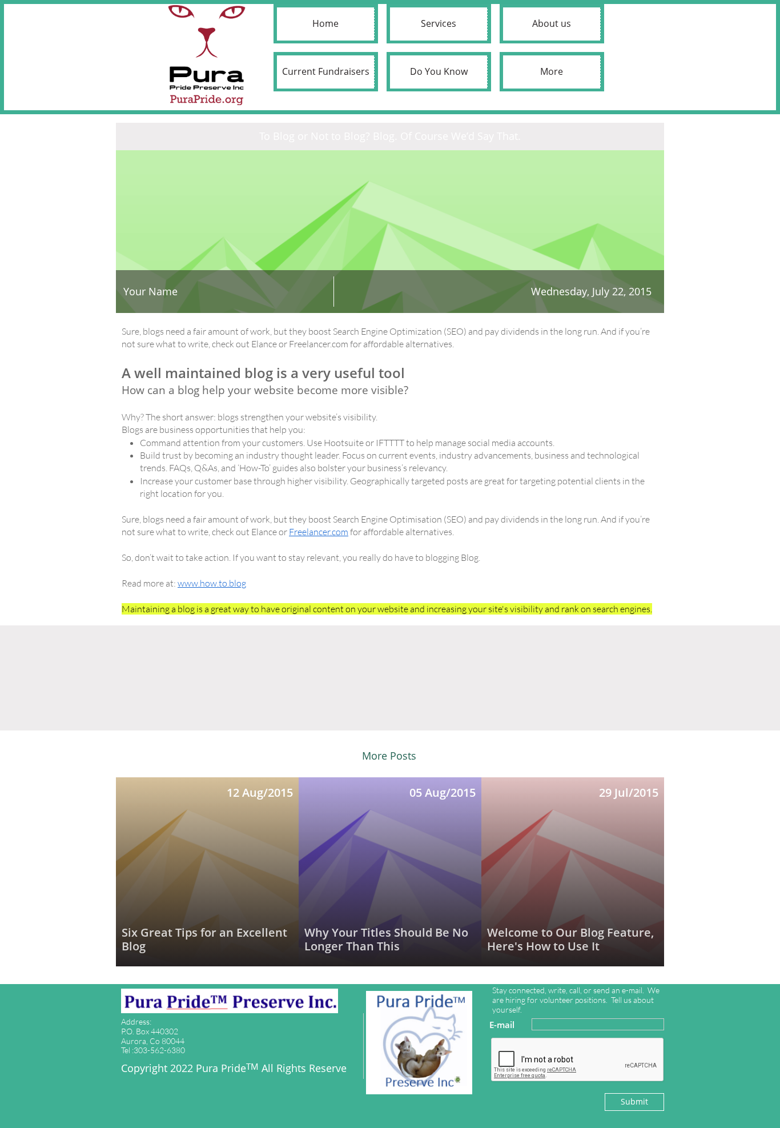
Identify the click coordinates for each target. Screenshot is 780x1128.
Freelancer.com (318, 531)
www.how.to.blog (212, 583)
